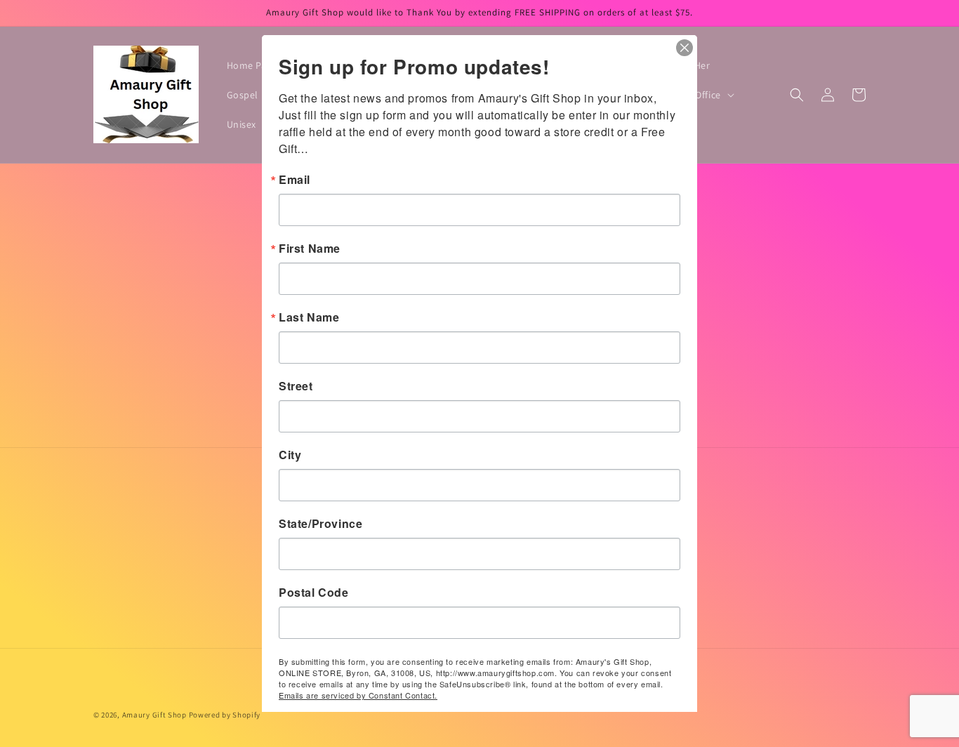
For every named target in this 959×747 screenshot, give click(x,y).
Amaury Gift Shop (154, 715)
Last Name (309, 317)
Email (294, 179)
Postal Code (314, 592)
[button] (796, 94)
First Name (309, 248)
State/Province (320, 523)
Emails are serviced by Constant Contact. (358, 695)
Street (296, 386)
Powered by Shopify (225, 715)
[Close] (684, 47)
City (290, 455)
